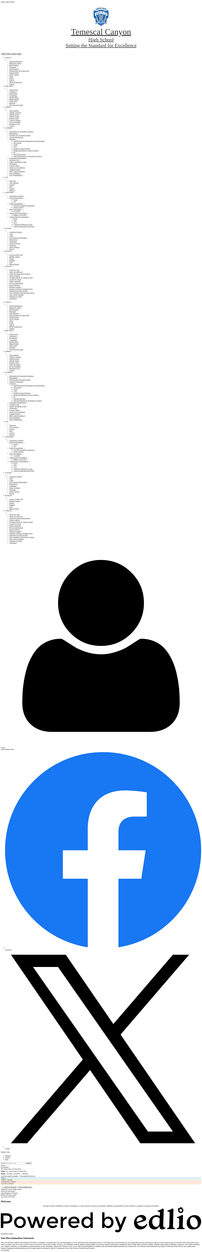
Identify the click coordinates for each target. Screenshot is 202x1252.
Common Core (14, 160)
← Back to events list (9, 1187)
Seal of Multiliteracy (16, 175)
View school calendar (16, 295)
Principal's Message (15, 61)
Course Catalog (14, 166)
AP (14, 202)
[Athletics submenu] (6, 109)
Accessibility (5, 1250)
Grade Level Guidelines (17, 168)
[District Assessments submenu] (24, 204)
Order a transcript (15, 281)
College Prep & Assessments (18, 217)
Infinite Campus (14, 257)
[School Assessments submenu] (24, 198)
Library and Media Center (18, 162)
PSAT (15, 219)
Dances (11, 249)
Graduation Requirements (17, 158)
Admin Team (13, 90)
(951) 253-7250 (11, 1195)
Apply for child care (16, 272)
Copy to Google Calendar (9, 1176)
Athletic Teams (14, 116)
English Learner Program (21, 149)
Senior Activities (14, 243)
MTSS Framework (15, 82)
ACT (15, 223)
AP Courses (17, 143)
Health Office (13, 97)
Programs (12, 139)
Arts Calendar (14, 183)
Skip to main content (8, 2)
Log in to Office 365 (16, 255)
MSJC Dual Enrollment (17, 171)
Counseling (13, 96)
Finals (15, 200)
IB (14, 152)
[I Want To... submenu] (6, 268)
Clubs (11, 236)
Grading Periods (14, 169)
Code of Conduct (15, 120)
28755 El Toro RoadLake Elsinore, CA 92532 (9, 1192)
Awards (11, 185)
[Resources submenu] (6, 253)
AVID (15, 145)
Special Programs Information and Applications (29, 141)
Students (12, 260)
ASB (11, 234)
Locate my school (15, 279)
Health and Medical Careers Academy (26, 150)
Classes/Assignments (16, 137)
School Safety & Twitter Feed (19, 71)
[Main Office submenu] (6, 88)
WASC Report (14, 75)
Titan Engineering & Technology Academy (27, 156)
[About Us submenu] (6, 304)
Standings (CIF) (14, 124)
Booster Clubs (14, 118)
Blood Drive (13, 240)
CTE (15, 147)
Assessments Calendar (8, 1182)
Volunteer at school (15, 297)
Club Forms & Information (18, 238)
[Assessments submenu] (6, 194)
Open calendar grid (25, 1187)
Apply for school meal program (19, 274)
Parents (11, 259)
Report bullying (14, 285)
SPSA (11, 77)
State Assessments (15, 209)
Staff (10, 187)
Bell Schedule (14, 65)
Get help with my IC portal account (21, 278)
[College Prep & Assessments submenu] (29, 217)
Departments (13, 133)
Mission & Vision (15, 63)
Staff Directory (14, 69)
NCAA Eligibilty (15, 122)
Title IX (11, 80)
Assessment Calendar (16, 196)
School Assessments (16, 198)
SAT (15, 221)
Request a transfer (15, 287)
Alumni (11, 84)
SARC (11, 78)
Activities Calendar (15, 232)
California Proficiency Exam (22, 224)
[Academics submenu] (6, 130)
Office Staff (13, 101)
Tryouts (11, 126)
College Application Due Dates (23, 226)
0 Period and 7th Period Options (20, 135)
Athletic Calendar (15, 113)
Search (3, 1163)
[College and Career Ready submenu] (28, 213)
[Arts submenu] (6, 179)
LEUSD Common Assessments (23, 205)
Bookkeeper (13, 94)
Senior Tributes (14, 247)
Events (3, 1178)
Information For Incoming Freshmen (21, 132)
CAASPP (16, 211)
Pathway (12, 190)
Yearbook (12, 245)
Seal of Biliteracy (15, 173)
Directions (12, 67)
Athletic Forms (14, 114)
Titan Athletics (14, 111)
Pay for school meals (16, 283)
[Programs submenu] (17, 139)
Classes (11, 188)
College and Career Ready (18, 213)
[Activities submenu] (6, 475)
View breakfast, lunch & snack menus (21, 293)
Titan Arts (12, 181)
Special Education (19, 154)
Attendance (13, 92)
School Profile (14, 73)
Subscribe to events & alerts (18, 291)
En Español (5, 1167)
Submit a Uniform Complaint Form (21, 289)
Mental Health (14, 99)
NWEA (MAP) (18, 207)
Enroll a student (14, 276)
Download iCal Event (27, 1176)
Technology (13, 164)
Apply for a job (14, 270)
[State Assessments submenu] (22, 454)
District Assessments (16, 204)
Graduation (13, 242)
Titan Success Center (16, 105)
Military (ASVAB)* (20, 215)
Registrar (12, 103)
